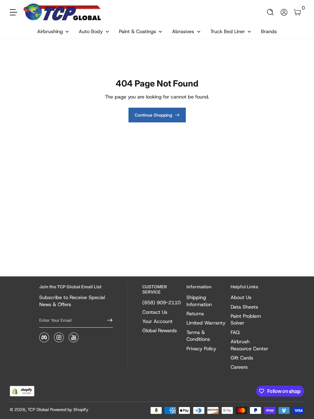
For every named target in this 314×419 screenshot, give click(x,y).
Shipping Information (199, 300)
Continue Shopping (153, 115)
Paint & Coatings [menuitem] (137, 31)
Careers (239, 367)
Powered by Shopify (69, 409)
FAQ (235, 332)
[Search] (270, 12)
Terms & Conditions (198, 335)
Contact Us (154, 312)
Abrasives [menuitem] (183, 31)
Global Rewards (159, 330)
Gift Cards (242, 358)
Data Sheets (244, 307)
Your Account (157, 321)
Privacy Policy (201, 348)
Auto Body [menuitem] (91, 31)
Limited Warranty (205, 323)
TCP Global (38, 409)
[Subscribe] (107, 320)
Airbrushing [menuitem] (50, 31)
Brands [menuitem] (269, 31)
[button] (270, 12)
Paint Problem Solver (246, 319)
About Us (241, 297)
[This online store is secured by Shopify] (22, 391)
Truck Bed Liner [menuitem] (227, 31)
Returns (195, 313)
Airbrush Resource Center (249, 345)
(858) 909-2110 (161, 302)
